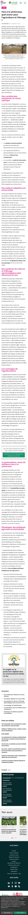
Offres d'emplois (14, 853)
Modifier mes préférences (8, 909)
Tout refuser (7, 912)
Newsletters (14, 871)
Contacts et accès (14, 855)
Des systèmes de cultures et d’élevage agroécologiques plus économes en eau (14, 702)
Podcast (14, 861)
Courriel (5, 786)
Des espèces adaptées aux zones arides (14, 698)
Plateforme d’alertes (14, 857)
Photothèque (14, 867)
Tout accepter (20, 912)
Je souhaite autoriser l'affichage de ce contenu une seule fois (13, 455)
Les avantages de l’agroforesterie (13, 705)
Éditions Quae (14, 869)
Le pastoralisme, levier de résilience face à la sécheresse (15, 708)
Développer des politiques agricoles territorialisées (13, 712)
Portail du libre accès (14, 865)
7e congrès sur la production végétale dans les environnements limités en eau (13, 672)
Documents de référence (14, 863)
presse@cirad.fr (7, 778)
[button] (21, 3)
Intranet (14, 851)
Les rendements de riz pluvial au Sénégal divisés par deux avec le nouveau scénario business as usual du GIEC (14, 738)
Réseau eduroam (14, 859)
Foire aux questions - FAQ (14, 873)
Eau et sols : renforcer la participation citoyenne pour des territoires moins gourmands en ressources (14, 750)
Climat (4, 7)
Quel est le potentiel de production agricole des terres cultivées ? (9, 831)
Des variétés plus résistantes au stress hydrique (14, 695)
